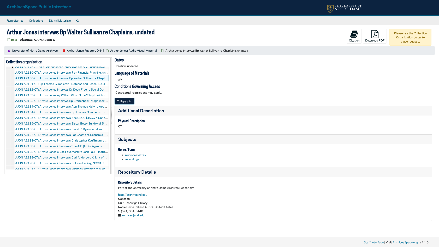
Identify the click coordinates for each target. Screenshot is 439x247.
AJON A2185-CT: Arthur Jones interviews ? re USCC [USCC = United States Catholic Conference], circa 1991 (88, 118)
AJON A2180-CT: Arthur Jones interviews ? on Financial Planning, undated (64, 72)
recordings (132, 159)
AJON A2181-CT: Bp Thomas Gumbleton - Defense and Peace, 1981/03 (62, 84)
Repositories (15, 20)
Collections (36, 20)
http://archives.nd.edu (132, 194)
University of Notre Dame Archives (35, 50)
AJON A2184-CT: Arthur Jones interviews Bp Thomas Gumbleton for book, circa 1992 (72, 112)
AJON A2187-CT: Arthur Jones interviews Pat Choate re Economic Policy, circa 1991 (71, 135)
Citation (354, 40)
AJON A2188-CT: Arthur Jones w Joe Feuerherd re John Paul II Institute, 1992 (66, 152)
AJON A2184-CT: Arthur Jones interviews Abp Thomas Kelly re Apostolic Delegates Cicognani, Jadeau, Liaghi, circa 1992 (95, 106)
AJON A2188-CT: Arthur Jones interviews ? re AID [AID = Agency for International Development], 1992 (83, 146)
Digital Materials (60, 20)
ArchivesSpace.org (405, 242)
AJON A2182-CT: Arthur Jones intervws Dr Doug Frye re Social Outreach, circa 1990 (71, 89)
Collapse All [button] (124, 101)
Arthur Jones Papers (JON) (84, 50)
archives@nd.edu (133, 215)
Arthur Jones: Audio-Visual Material (133, 50)
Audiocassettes (135, 155)
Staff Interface (374, 242)
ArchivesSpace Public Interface (39, 6)
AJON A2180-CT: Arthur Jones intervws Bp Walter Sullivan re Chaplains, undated (68, 78)
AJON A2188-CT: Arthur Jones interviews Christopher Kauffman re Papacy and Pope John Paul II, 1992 (83, 140)
